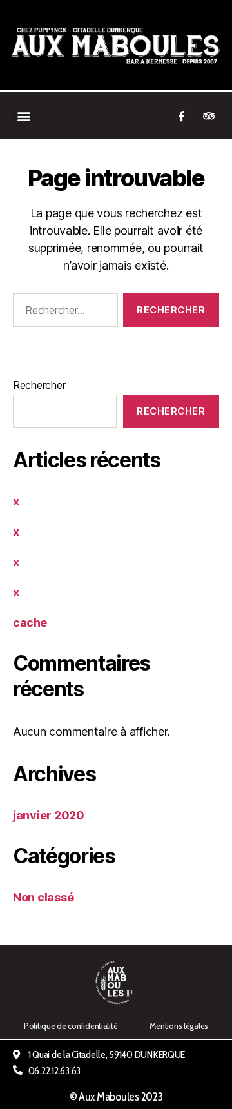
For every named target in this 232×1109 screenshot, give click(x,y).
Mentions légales (179, 1026)
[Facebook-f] (181, 116)
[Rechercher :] (63, 312)
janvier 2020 (48, 815)
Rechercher (39, 384)
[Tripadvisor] (208, 116)
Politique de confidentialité (70, 1026)
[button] (23, 115)
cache (30, 622)
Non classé (43, 897)
